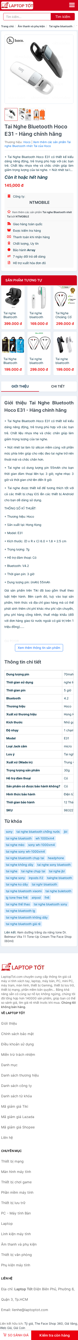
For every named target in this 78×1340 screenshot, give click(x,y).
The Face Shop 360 (49, 1323)
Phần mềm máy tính (17, 1192)
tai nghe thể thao (18, 904)
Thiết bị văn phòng (16, 1254)
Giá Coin (19, 1328)
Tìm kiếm (62, 16)
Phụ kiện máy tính (15, 1265)
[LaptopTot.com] (23, 5)
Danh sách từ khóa (16, 1096)
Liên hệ (7, 1137)
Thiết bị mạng (12, 1161)
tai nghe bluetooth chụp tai (25, 858)
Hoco (27, 142)
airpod (36, 897)
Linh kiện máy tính (16, 1234)
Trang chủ (7, 26)
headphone (56, 858)
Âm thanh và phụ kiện (31, 26)
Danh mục (9, 1065)
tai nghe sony (15, 878)
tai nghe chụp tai (33, 871)
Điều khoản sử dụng (17, 1044)
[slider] (11, 114)
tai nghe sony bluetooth (54, 864)
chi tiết (58, 386)
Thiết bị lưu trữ (13, 1203)
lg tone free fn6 (17, 897)
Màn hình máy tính (16, 1171)
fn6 (47, 897)
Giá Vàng (71, 1323)
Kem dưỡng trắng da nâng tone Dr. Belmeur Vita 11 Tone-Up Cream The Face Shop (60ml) (38, 936)
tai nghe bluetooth (19, 838)
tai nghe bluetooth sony (50, 904)
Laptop (7, 1223)
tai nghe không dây (19, 864)
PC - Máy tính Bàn (16, 1213)
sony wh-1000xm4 (41, 845)
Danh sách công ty (16, 1085)
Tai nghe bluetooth (60, 26)
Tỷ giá (28, 1323)
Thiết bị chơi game (16, 1182)
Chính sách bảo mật (17, 1034)
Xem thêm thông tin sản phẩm (39, 647)
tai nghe (11, 871)
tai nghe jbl (57, 871)
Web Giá (6, 1328)
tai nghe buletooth (58, 891)
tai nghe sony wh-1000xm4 (25, 851)
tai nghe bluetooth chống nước (38, 831)
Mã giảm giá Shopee (18, 1127)
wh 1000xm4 (45, 838)
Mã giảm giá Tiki (14, 1106)
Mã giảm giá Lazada (17, 1117)
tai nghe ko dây (17, 884)
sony (9, 831)
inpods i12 (36, 878)
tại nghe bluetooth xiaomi (24, 891)
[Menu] (72, 5)
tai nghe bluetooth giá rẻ (23, 924)
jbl (65, 831)
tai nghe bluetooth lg (20, 910)
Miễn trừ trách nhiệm (18, 1054)
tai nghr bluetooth (44, 884)
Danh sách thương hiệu (20, 1075)
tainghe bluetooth (59, 878)
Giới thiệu (20, 386)
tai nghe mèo (15, 845)
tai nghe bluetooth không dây (27, 917)
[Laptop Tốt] (22, 967)
